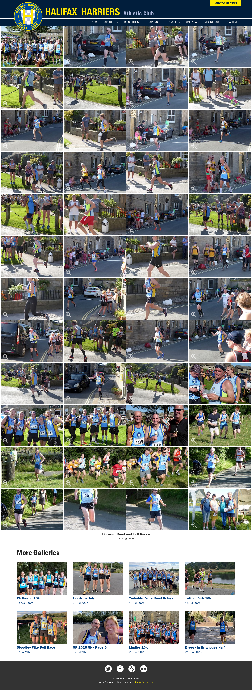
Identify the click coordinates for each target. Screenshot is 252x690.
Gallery (232, 22)
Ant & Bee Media (144, 682)
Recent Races (212, 22)
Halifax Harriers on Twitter (108, 669)
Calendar (192, 22)
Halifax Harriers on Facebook (120, 669)
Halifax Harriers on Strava (132, 669)
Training (152, 22)
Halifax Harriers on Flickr (144, 669)
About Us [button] (110, 22)
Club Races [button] (171, 22)
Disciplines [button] (131, 22)
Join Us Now (225, 3)
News (95, 22)
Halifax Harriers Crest (28, 16)
